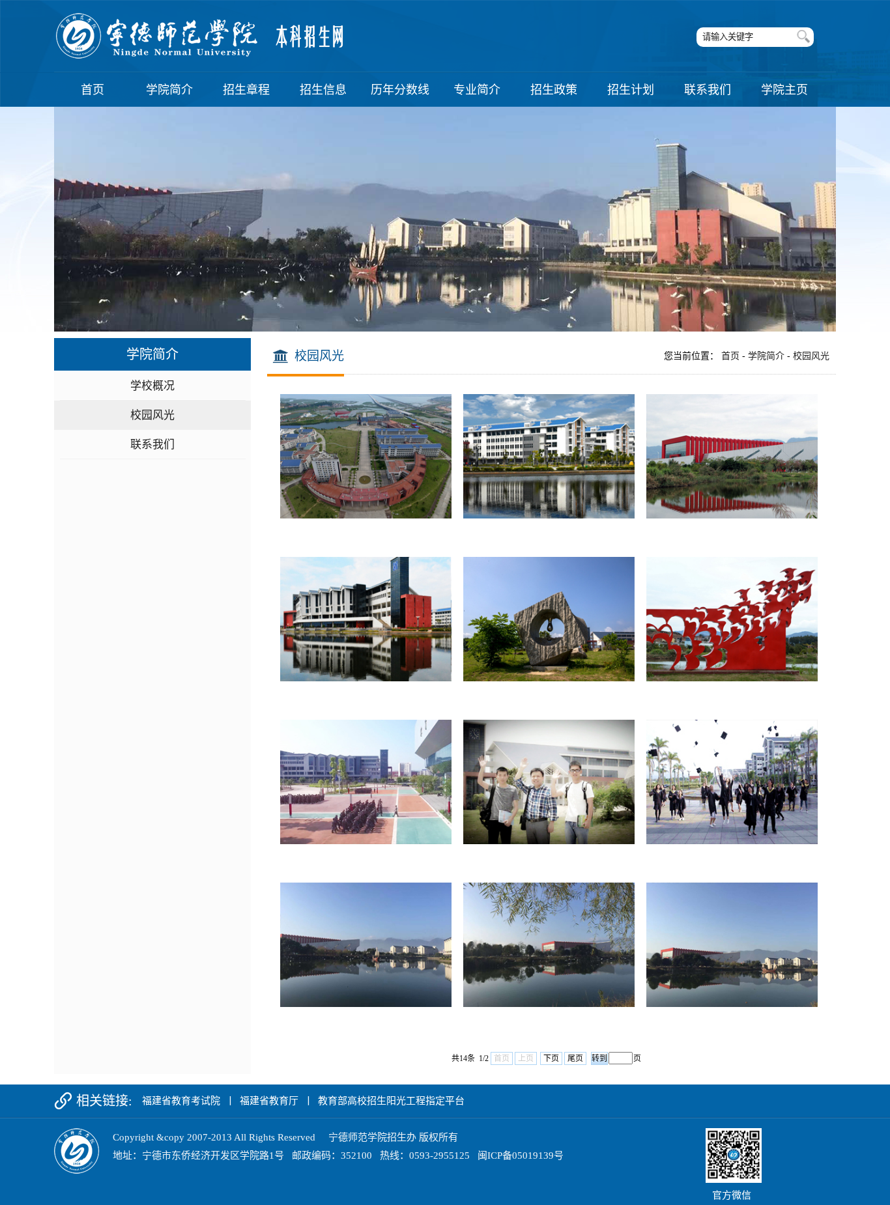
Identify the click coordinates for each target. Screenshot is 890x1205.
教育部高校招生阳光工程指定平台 (391, 1101)
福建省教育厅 (269, 1101)
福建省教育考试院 (181, 1101)
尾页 (575, 1058)
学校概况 (152, 386)
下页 (551, 1058)
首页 (730, 356)
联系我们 (152, 444)
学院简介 (766, 356)
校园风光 (152, 415)
